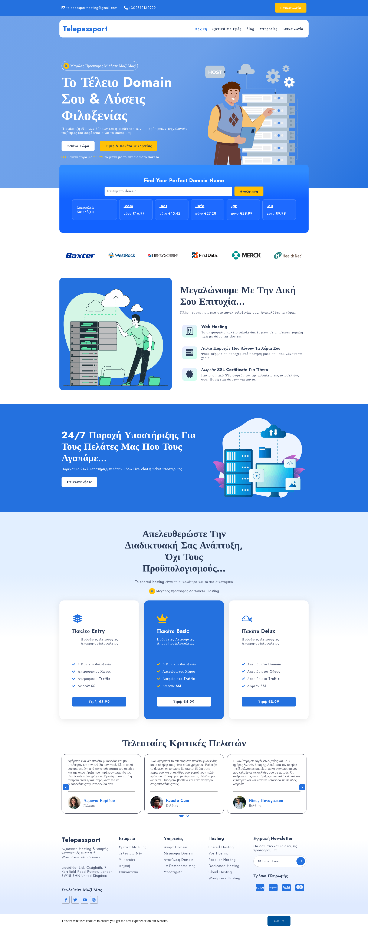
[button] (181, 816)
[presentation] (66, 787)
